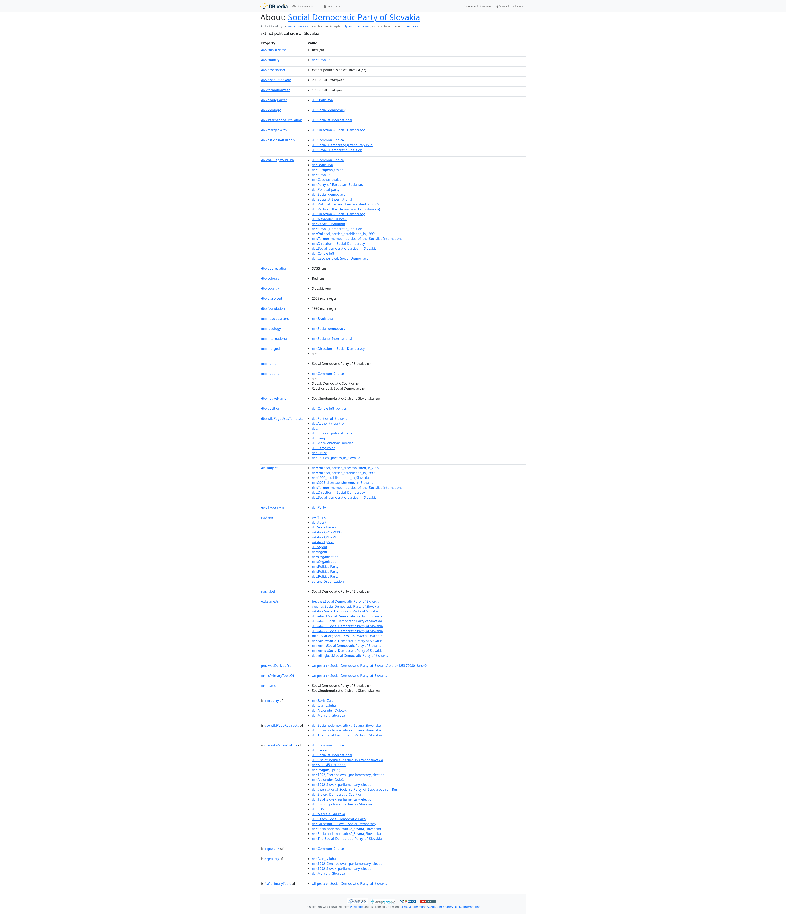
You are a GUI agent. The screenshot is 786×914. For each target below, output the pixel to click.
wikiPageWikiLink (277, 160)
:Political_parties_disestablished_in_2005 (345, 204)
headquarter (274, 100)
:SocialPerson (324, 527)
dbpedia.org (411, 26)
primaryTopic (277, 883)
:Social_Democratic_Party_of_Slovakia (349, 675)
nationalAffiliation (278, 140)
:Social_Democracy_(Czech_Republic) (342, 145)
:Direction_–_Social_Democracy (338, 130)
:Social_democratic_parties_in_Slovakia (344, 248)
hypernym (272, 507)
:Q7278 (323, 542)
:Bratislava (322, 100)
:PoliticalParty (325, 566)
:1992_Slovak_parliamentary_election (343, 784)
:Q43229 (324, 537)
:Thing (319, 517)
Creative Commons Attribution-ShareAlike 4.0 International (440, 907)
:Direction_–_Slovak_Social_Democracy (344, 824)
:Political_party (325, 189)
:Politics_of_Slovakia (329, 418)
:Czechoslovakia (326, 179)
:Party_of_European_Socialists (337, 184)
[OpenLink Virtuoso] (357, 901)
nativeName (273, 398)
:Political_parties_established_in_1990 (343, 233)
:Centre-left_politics (329, 408)
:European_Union (328, 170)
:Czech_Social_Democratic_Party (339, 819)
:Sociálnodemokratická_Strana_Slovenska (346, 730)
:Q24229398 (327, 532)
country (270, 60)
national (270, 373)
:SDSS (319, 809)
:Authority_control (328, 423)
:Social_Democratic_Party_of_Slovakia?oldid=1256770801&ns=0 (369, 665)
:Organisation (325, 557)
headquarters (275, 318)
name (268, 363)
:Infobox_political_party (332, 433)
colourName (274, 50)
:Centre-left (323, 253)
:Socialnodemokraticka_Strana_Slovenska (346, 725)
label (268, 591)
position (270, 408)
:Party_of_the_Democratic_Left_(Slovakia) (346, 209)
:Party (319, 507)
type (267, 517)
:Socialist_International (332, 120)
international (274, 338)
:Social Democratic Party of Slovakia (345, 601)
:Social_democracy (328, 110)
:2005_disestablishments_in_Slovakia (342, 482)
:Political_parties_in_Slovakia (336, 458)
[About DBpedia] (274, 6)
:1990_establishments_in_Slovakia (340, 477)
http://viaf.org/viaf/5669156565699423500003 (347, 636)
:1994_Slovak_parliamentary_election (343, 799)
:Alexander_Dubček (329, 219)
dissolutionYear (276, 80)
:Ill (316, 428)
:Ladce (319, 750)
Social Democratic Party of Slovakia (354, 17)
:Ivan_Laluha (324, 705)
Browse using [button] (307, 6)
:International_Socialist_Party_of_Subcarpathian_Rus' (355, 789)
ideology (271, 110)
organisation (298, 26)
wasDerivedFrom (278, 665)
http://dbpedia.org (356, 26)
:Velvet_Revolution (328, 224)
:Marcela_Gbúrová (328, 715)
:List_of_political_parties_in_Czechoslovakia (347, 760)
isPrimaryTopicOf (277, 675)
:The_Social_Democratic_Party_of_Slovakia (347, 735)
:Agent (319, 522)
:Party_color (323, 448)
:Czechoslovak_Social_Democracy (340, 258)
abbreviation (274, 268)
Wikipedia (357, 907)
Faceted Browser (478, 6)
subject (269, 468)
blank (271, 848)
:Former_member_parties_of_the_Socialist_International (357, 238)
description (273, 70)
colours (270, 278)
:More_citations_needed (333, 443)
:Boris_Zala (322, 700)
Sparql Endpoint (511, 6)
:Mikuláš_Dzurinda (329, 765)
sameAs (270, 601)
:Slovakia (321, 60)
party (271, 700)
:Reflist (319, 453)
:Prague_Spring (326, 770)
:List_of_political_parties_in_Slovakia (342, 804)
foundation (273, 308)
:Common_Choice (328, 140)
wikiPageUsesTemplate (282, 418)
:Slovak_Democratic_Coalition (337, 150)
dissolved (271, 298)
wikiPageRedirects (281, 725)
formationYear (275, 90)
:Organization (328, 581)
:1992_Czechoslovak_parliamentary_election (348, 774)
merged (270, 348)
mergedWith (274, 130)
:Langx (319, 438)
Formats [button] (333, 6)
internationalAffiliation (281, 120)
